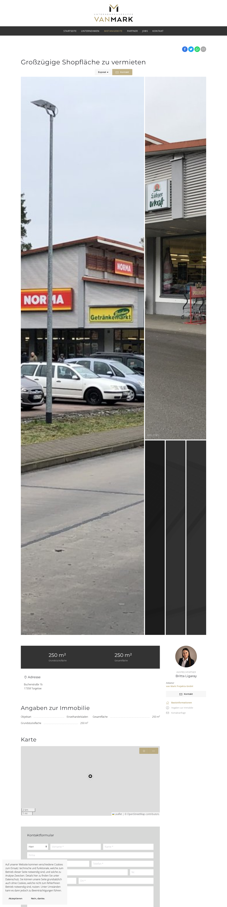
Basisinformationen (181, 702)
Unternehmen (90, 30)
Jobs (145, 30)
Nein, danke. (38, 898)
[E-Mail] (203, 49)
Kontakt (158, 30)
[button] (90, 777)
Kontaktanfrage (178, 712)
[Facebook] (185, 49)
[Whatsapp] (197, 49)
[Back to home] (113, 13)
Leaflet (118, 814)
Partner (132, 30)
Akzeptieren (15, 898)
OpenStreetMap (136, 814)
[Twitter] (191, 49)
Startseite (69, 30)
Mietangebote (113, 30)
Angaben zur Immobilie (182, 707)
